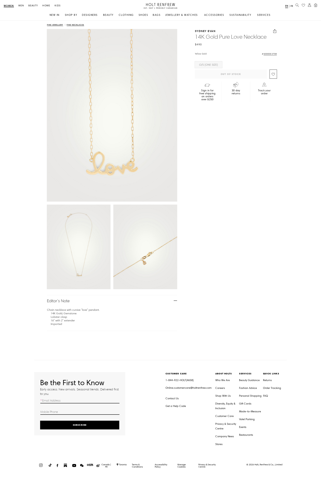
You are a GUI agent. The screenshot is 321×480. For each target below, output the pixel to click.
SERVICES (263, 15)
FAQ (265, 395)
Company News (224, 436)
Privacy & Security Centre (225, 426)
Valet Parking (247, 419)
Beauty (33, 5)
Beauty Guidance (249, 380)
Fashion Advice (248, 388)
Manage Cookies (181, 465)
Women (9, 5)
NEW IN (54, 15)
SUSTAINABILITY (240, 15)
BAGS (156, 15)
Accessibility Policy (161, 465)
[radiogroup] (236, 64)
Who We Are (222, 380)
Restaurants (246, 434)
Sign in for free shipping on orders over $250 (207, 95)
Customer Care (224, 416)
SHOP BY (71, 15)
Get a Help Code (176, 406)
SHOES (143, 15)
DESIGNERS (90, 15)
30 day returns (236, 92)
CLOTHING (126, 15)
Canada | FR (106, 465)
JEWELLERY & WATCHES (181, 15)
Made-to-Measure (250, 411)
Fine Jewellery (55, 25)
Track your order (264, 92)
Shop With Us (223, 395)
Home (46, 5)
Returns (267, 380)
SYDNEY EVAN (205, 31)
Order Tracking (272, 388)
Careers (220, 388)
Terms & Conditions (137, 465)
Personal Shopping (250, 395)
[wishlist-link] (303, 5)
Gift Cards (245, 403)
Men (21, 5)
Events (242, 427)
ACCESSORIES (214, 15)
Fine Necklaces (75, 25)
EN (286, 5)
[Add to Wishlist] (273, 74)
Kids (58, 5)
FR (292, 6)
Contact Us (172, 398)
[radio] (208, 64)
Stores (219, 444)
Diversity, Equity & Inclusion (225, 406)
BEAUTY (108, 15)
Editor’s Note (58, 300)
